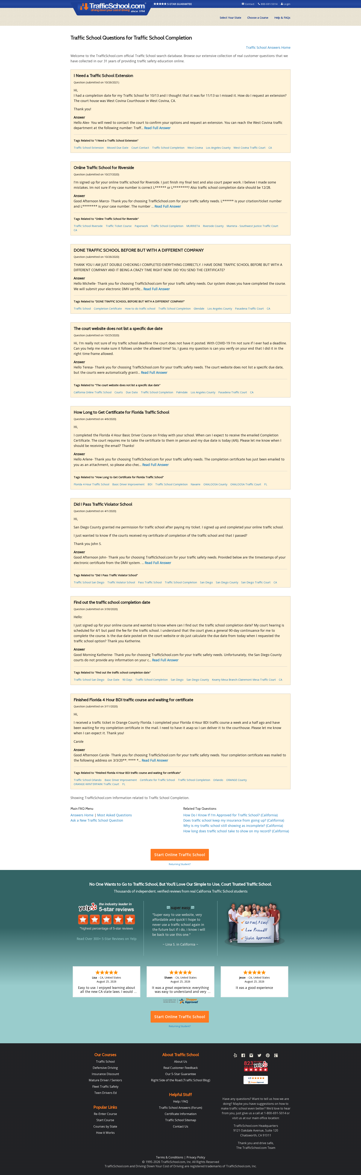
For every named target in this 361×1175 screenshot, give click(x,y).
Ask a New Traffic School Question (97, 820)
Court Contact (140, 147)
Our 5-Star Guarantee (180, 1074)
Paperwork (141, 226)
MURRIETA (193, 226)
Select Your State (230, 17)
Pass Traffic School (150, 582)
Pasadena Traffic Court (249, 308)
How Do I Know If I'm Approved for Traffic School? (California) (230, 815)
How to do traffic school (140, 308)
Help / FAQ (180, 1101)
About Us (180, 1061)
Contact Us (180, 1126)
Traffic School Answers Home (268, 47)
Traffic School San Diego (89, 582)
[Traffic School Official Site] (112, 8)
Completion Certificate (108, 308)
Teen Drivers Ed (105, 1093)
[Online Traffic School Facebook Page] (243, 1056)
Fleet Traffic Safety (105, 1086)
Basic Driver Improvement (128, 484)
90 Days (127, 679)
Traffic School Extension (89, 147)
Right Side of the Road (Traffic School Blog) (180, 1080)
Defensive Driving (105, 1068)
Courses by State (105, 1126)
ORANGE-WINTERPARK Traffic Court (96, 784)
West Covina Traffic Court (249, 147)
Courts (119, 392)
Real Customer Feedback (180, 1068)
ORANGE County (236, 780)
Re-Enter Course (105, 1114)
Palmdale (182, 392)
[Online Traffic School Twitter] (259, 1056)
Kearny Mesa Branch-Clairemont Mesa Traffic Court (244, 679)
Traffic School (82, 308)
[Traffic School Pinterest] (268, 1056)
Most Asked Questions (114, 815)
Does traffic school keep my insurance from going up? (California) (233, 820)
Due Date (132, 392)
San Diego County (227, 582)
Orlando (218, 780)
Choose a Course (257, 17)
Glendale (199, 308)
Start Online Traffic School (179, 854)
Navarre (195, 484)
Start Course (105, 1120)
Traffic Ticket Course (119, 226)
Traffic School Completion (168, 147)
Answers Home (82, 815)
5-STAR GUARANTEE (179, 4)
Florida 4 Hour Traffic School (91, 484)
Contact (249, 4)
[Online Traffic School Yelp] (235, 1056)
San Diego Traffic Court (256, 582)
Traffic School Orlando (88, 780)
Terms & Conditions (170, 1157)
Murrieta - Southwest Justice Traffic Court (252, 226)
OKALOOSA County (215, 484)
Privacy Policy (196, 1157)
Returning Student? (180, 864)
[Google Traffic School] (276, 1056)
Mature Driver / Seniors (105, 1080)
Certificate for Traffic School (157, 780)
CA (270, 147)
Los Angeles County (218, 147)
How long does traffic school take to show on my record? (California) (236, 831)
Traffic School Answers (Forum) (180, 1108)
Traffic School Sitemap (180, 1120)
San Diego (206, 582)
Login (286, 4)
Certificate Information (180, 1114)
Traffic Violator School (121, 582)
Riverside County (213, 226)
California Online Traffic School (92, 392)
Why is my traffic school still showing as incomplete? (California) (233, 825)
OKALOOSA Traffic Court (245, 484)
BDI (150, 484)
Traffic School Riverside (88, 226)
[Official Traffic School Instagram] (251, 1056)
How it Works (105, 1133)
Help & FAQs (282, 17)
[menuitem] (230, 18)
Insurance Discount (105, 1074)
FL (265, 484)
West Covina (195, 147)
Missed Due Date (117, 147)
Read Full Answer (157, 128)
